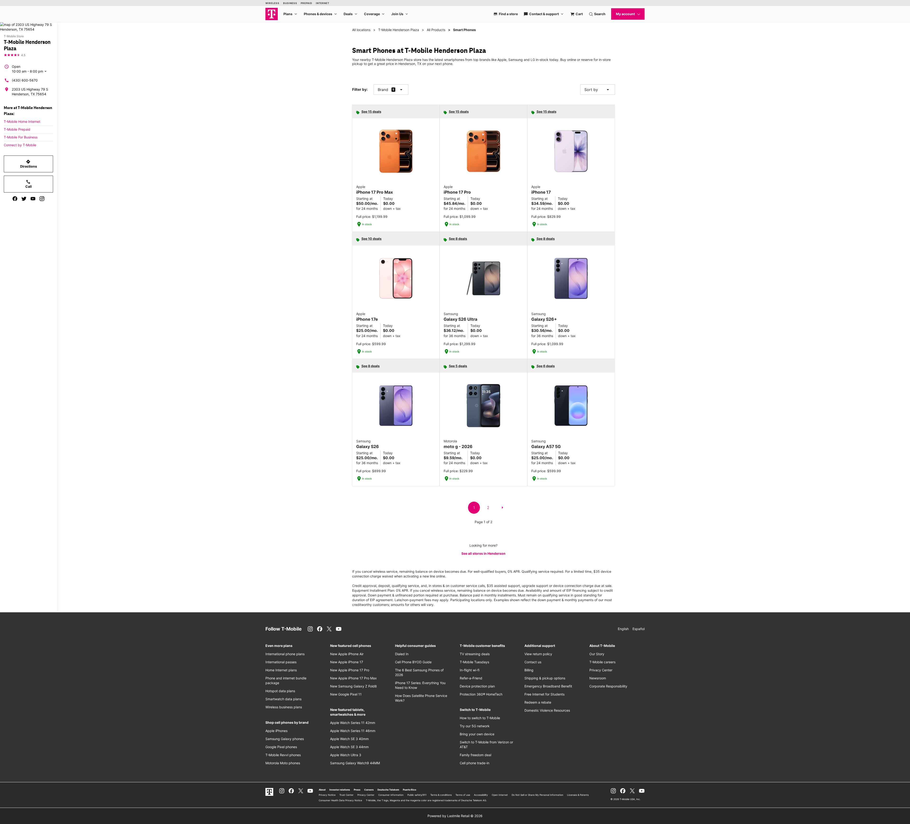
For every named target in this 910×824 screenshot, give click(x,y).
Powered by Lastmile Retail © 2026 (455, 816)
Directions (28, 163)
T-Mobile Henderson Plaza (398, 30)
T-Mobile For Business (20, 137)
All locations (361, 30)
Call (28, 183)
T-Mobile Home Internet (22, 121)
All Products (436, 30)
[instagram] (42, 198)
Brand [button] (383, 89)
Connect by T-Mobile (20, 145)
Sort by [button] (597, 89)
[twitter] (24, 198)
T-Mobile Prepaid (17, 129)
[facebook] (15, 198)
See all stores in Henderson (483, 553)
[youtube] (33, 198)
